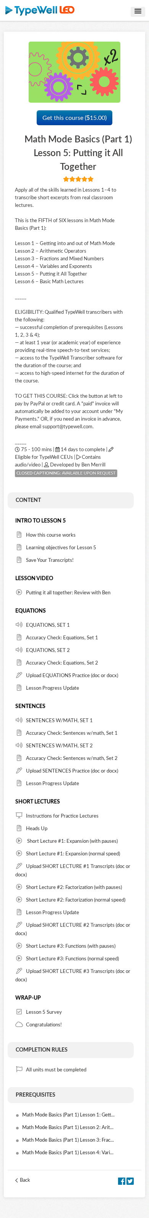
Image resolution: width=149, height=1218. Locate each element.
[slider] (78, 179)
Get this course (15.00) (74, 117)
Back (25, 1180)
